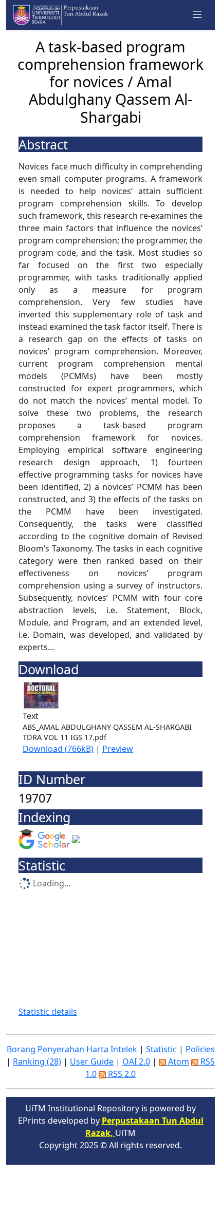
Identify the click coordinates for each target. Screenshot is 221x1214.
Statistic (161, 1049)
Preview (117, 748)
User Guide (92, 1061)
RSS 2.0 (121, 1073)
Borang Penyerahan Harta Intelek (72, 1049)
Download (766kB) (58, 748)
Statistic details (48, 1011)
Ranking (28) (37, 1061)
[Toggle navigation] (197, 15)
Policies (200, 1049)
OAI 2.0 (136, 1061)
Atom (177, 1061)
